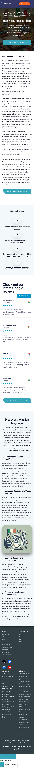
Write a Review (25, 296)
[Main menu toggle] (32, 4)
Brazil (21, 634)
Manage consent (10, 764)
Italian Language (15, 159)
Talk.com (12, 202)
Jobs (3, 642)
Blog (3, 639)
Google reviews (7, 647)
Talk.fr (2, 202)
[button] (24, 3)
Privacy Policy (6, 644)
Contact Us (5, 634)
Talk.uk (17, 202)
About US (5, 637)
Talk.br (6, 202)
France (21, 637)
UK (20, 639)
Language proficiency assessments (6, 652)
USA (20, 642)
